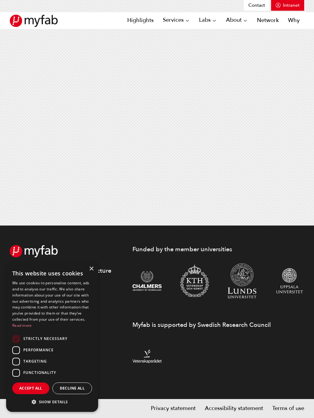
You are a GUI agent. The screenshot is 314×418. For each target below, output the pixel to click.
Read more (22, 325)
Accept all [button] (30, 388)
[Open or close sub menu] (187, 20)
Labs (205, 20)
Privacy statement (173, 408)
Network (268, 20)
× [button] (91, 269)
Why (294, 20)
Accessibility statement (234, 408)
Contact (256, 5)
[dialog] (52, 337)
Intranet (291, 5)
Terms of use (288, 408)
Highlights (140, 20)
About (234, 20)
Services (173, 20)
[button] (52, 402)
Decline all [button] (72, 388)
